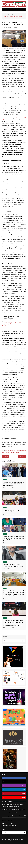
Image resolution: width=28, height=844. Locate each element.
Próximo (21, 456)
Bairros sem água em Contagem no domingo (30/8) (14, 815)
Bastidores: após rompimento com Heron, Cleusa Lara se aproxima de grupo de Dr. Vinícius (13, 538)
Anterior (6, 456)
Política (15, 27)
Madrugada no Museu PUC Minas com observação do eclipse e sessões (14, 819)
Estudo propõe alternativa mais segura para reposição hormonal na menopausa (12, 805)
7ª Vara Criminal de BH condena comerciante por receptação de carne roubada (13, 824)
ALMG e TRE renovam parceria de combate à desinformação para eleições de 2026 (13, 483)
